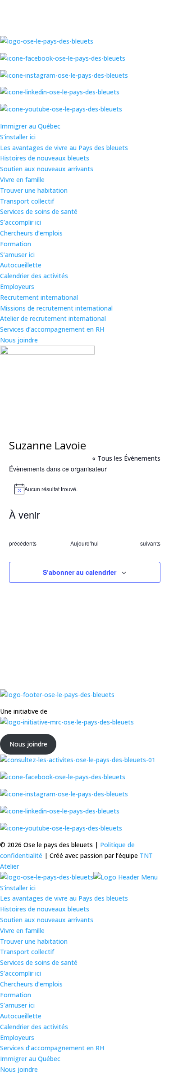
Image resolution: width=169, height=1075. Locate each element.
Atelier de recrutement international (53, 318)
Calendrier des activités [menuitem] (34, 1026)
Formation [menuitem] (15, 995)
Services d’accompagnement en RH (52, 329)
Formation (15, 244)
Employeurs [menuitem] (17, 1037)
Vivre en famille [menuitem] (22, 930)
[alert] (84, 489)
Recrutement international (39, 297)
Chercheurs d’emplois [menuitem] (31, 984)
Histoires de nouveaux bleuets (44, 158)
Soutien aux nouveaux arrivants (46, 168)
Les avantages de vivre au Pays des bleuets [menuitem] (64, 898)
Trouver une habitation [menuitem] (34, 941)
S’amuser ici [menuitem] (17, 1005)
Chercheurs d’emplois (31, 233)
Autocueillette (20, 265)
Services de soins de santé (39, 211)
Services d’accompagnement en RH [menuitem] (52, 1048)
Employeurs (17, 286)
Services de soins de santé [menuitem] (39, 962)
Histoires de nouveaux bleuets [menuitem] (44, 909)
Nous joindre (19, 340)
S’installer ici (18, 137)
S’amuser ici (17, 254)
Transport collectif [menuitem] (27, 951)
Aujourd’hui (84, 543)
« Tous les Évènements (126, 458)
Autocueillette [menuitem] (20, 1016)
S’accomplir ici (20, 222)
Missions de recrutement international (56, 308)
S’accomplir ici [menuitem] (20, 973)
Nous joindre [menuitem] (19, 1069)
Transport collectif (27, 201)
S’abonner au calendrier (79, 572)
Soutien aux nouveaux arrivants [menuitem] (46, 919)
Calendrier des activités (34, 275)
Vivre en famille (22, 179)
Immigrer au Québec (30, 126)
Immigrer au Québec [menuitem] (30, 1058)
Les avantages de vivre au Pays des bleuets (64, 147)
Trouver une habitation (34, 190)
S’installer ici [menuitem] (18, 888)
